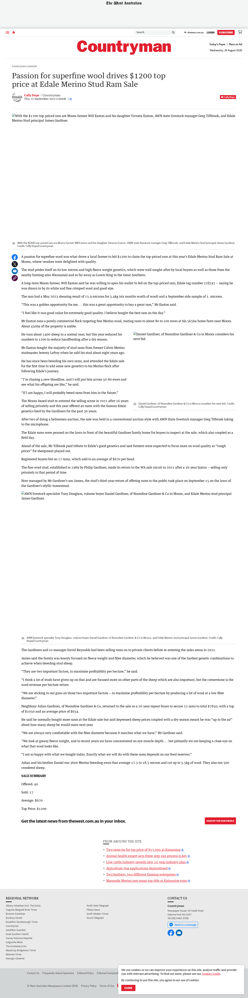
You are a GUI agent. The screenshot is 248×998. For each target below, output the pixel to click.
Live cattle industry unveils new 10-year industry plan (146, 862)
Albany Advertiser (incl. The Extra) (23, 905)
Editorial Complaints (108, 973)
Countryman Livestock (24, 66)
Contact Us (33, 973)
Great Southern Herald (17, 934)
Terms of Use (107, 985)
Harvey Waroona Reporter (19, 938)
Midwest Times (13, 954)
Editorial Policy (85, 973)
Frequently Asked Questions (58, 973)
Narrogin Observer (15, 958)
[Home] (13, 32)
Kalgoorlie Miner (14, 942)
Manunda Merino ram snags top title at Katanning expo (146, 881)
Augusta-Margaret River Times (21, 909)
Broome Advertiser (15, 913)
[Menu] (7, 32)
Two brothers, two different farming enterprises (141, 874)
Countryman (12, 926)
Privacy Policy (88, 985)
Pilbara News (93, 909)
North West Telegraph (98, 905)
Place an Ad (235, 44)
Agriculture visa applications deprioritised (137, 868)
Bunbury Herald (14, 917)
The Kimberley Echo (16, 946)
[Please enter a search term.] (173, 32)
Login (210, 32)
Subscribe (226, 32)
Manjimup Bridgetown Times (21, 950)
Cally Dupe (229, 97)
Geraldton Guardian (16, 930)
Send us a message (185, 924)
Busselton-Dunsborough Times (22, 921)
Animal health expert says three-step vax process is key (146, 856)
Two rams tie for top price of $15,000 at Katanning (143, 850)
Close (128, 987)
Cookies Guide (211, 973)
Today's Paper (217, 44)
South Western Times (97, 913)
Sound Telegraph (95, 917)
